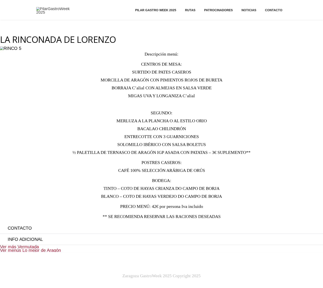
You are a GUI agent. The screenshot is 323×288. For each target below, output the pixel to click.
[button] (161, 228)
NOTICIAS (248, 10)
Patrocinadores (218, 10)
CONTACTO (273, 10)
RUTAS (190, 10)
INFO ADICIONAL (25, 239)
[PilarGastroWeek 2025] (58, 10)
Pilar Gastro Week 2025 (155, 10)
